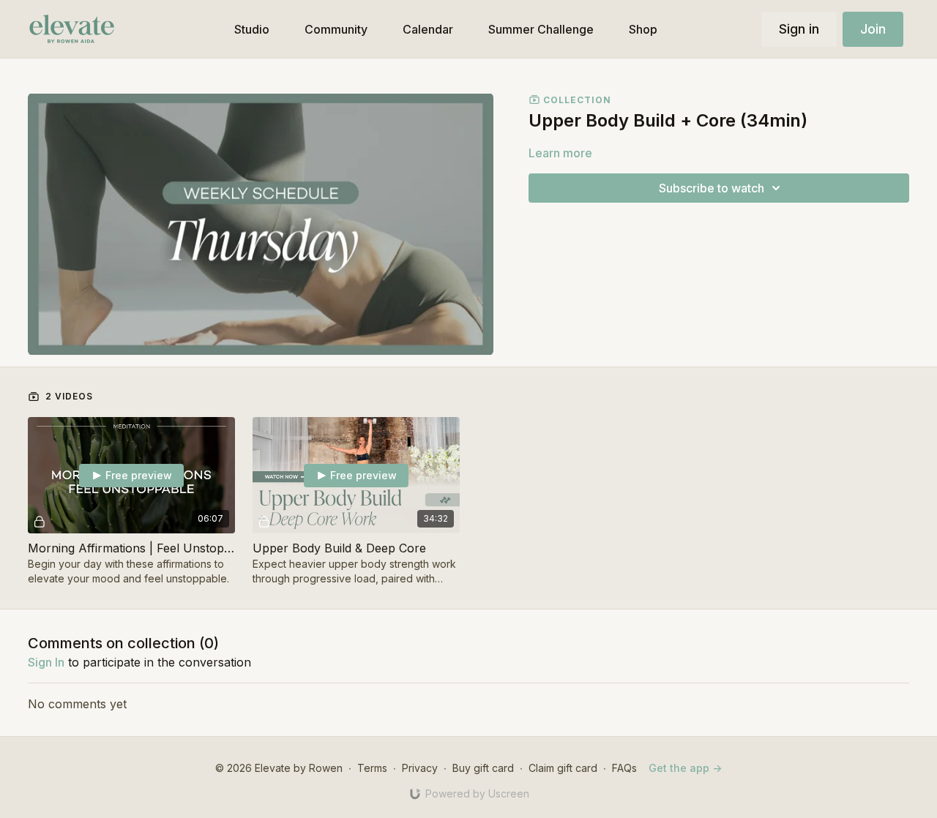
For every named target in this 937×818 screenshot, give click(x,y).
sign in (46, 662)
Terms (372, 768)
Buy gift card (483, 768)
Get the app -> (685, 768)
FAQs (624, 768)
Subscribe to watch (711, 188)
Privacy (420, 768)
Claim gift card (563, 768)
